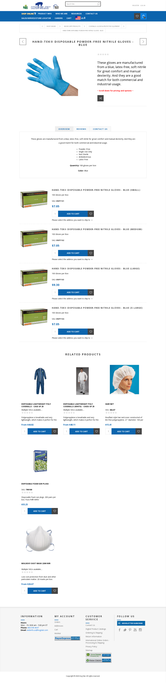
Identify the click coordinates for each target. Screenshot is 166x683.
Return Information (94, 636)
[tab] (64, 129)
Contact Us (100, 129)
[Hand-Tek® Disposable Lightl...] (143, 41)
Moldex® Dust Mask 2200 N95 (35, 563)
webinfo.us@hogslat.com (37, 630)
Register (135, 5)
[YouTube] (135, 630)
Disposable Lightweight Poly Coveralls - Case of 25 (36, 405)
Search (99, 4)
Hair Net (109, 404)
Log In (142, 5)
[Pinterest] (130, 630)
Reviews (81, 129)
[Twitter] (124, 630)
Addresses (58, 626)
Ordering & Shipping (94, 632)
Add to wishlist (91, 214)
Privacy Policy (91, 646)
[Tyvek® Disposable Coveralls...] (22, 41)
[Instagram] (140, 630)
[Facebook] (119, 630)
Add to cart (73, 214)
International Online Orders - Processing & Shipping (97, 641)
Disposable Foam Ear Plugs (35, 483)
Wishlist (57, 633)
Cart (56, 629)
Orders (57, 622)
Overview (64, 129)
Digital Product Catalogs (96, 629)
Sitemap (89, 650)
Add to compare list (100, 98)
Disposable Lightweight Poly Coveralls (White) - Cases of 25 (78, 405)
